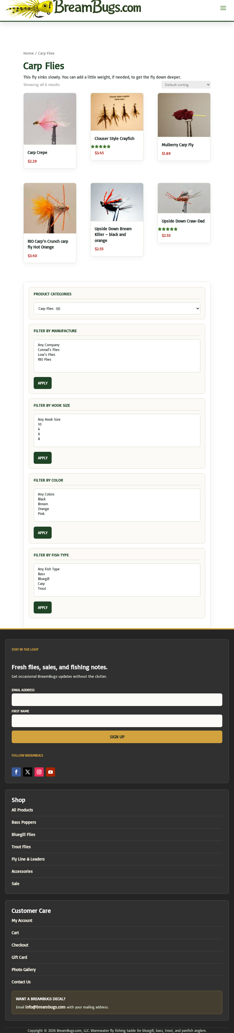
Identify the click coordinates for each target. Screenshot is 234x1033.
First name (20, 711)
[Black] (117, 499)
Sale (15, 883)
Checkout (20, 945)
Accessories (22, 871)
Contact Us (21, 981)
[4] (117, 429)
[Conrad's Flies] (117, 349)
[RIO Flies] (117, 359)
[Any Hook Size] (117, 419)
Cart (15, 932)
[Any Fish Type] (117, 569)
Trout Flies (21, 846)
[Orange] (117, 508)
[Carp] (117, 583)
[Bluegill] (117, 578)
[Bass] (117, 573)
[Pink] (117, 513)
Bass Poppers (24, 822)
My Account (22, 920)
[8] (117, 438)
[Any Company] (117, 344)
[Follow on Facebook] (16, 772)
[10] (117, 424)
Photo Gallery (24, 969)
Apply (42, 383)
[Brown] (117, 504)
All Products (22, 810)
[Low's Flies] (117, 354)
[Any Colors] (117, 494)
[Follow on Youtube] (50, 772)
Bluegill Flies (23, 834)
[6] (117, 434)
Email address (23, 690)
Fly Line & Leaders (28, 859)
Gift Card (19, 957)
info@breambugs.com (45, 1007)
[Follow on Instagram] (39, 772)
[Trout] (117, 588)
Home (28, 53)
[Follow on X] (27, 772)
